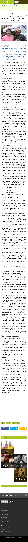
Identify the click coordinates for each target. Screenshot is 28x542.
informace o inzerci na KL (5, 531)
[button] (6, 5)
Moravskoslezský (15, 496)
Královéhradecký (9, 495)
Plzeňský (16, 494)
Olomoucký (9, 496)
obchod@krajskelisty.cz (5, 527)
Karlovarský (21, 494)
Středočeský (8, 494)
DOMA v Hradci (16, 423)
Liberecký (3, 495)
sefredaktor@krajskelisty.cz (6, 521)
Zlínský (20, 496)
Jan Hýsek (8, 423)
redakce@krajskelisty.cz (5, 522)
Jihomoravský (23, 495)
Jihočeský (12, 494)
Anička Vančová (8, 419)
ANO (3, 423)
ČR (1, 494)
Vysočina (19, 495)
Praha (4, 494)
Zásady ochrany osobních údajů (10, 537)
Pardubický (15, 495)
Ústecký (25, 494)
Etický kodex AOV (20, 537)
